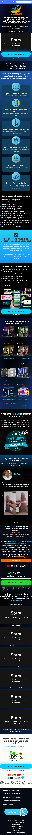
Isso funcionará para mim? (11, 793)
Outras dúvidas (8, 804)
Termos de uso (12, 822)
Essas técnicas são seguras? (12, 797)
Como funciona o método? (11, 790)
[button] (3, 495)
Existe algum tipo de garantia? (12, 800)
